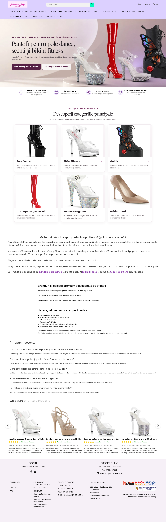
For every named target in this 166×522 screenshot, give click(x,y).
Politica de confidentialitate (42, 483)
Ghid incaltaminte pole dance (42, 495)
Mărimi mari (129, 211)
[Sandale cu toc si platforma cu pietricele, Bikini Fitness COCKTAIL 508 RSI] (102, 421)
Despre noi (15, 482)
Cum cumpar (64, 485)
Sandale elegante (83, 211)
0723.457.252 (111, 470)
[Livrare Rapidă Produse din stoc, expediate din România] (33, 92)
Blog (59, 17)
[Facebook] (31, 471)
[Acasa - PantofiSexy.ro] (20, 4)
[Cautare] (92, 5)
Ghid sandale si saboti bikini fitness (42, 500)
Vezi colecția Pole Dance (26, 66)
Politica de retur (65, 488)
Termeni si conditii (66, 482)
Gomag (152, 497)
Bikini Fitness (83, 161)
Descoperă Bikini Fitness (56, 66)
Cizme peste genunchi (36, 211)
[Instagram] (35, 471)
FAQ (12, 491)
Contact (38, 491)
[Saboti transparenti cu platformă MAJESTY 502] (26, 421)
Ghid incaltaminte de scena (70, 495)
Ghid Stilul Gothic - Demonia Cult (41, 505)
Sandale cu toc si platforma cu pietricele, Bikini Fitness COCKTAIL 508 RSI (116, 439)
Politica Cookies (65, 492)
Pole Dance (36, 161)
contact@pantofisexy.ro (111, 473)
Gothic (129, 161)
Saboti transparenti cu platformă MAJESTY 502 (30, 439)
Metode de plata (41, 487)
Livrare (13, 487)
